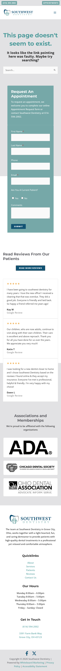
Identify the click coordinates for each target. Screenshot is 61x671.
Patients (30, 570)
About (30, 562)
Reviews (30, 573)
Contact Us (30, 577)
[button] (9, 3)
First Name (21, 131)
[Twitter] (34, 653)
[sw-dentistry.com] (18, 12)
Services (30, 566)
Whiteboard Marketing (32, 662)
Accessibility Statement (35, 666)
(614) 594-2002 (31, 626)
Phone (14, 160)
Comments (16, 205)
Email (19, 174)
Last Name (21, 145)
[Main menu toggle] (55, 12)
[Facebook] (27, 653)
